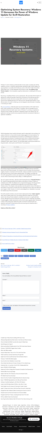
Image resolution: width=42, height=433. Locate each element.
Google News (36, 408)
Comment (4, 279)
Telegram (38, 250)
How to (9, 410)
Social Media (17, 413)
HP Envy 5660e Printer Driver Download (9, 397)
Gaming (20, 408)
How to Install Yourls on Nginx (8, 243)
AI (12, 405)
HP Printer (21, 410)
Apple (19, 405)
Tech (16, 255)
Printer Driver (17, 411)
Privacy (15, 426)
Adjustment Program (7, 405)
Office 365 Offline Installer (6, 350)
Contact (38, 426)
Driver (14, 406)
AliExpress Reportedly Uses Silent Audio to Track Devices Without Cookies (16, 340)
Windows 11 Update (34, 414)
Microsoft (11, 255)
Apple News (23, 405)
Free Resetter (37, 406)
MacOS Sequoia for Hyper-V (7, 344)
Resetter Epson (28, 411)
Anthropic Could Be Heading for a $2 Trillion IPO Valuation (13, 382)
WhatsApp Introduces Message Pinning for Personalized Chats (15, 232)
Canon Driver (5, 406)
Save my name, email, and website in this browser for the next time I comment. (19, 305)
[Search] (37, 2)
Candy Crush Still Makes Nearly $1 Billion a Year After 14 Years (14, 384)
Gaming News (26, 408)
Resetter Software (35, 411)
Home (3, 426)
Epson (18, 406)
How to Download (22, 426)
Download (10, 406)
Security (12, 413)
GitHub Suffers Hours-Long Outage (8, 371)
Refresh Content (31, 426)
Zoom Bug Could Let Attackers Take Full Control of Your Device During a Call (16, 399)
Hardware (6, 410)
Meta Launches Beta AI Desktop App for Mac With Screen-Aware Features (16, 346)
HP (12, 410)
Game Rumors (11, 408)
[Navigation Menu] (40, 2)
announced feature (6, 106)
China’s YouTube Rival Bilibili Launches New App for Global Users (14, 342)
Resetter (22, 411)
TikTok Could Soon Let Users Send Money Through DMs (12, 354)
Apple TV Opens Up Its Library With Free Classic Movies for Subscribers (16, 388)
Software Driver (28, 413)
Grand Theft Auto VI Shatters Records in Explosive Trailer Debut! (15, 240)
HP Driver (16, 410)
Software (23, 413)
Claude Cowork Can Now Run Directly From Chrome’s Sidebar (13, 392)
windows (27, 255)
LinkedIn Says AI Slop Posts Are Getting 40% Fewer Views (13, 337)
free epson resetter (30, 406)
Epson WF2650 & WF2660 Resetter (8, 367)
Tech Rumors (6, 414)
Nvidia (33, 410)
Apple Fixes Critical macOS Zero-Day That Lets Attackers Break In (14, 356)
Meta (25, 410)
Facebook (11, 250)
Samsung (8, 413)
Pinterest (17, 250)
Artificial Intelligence (35, 405)
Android (15, 405)
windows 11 (32, 255)
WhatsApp (31, 250)
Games (16, 408)
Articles (5, 255)
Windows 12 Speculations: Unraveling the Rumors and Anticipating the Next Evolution (19, 236)
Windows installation (10, 205)
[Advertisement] (21, 27)
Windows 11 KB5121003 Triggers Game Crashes (11, 348)
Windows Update (4, 258)
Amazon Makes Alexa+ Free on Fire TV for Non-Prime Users (13, 352)
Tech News (21, 255)
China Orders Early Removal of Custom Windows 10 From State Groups (15, 363)
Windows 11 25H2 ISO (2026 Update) (9, 359)
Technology (16, 17)
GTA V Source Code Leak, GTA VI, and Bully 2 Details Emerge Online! (16, 228)
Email (24, 250)
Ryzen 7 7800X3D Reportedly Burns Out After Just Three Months (14, 380)
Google (31, 408)
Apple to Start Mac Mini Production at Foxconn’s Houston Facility (14, 373)
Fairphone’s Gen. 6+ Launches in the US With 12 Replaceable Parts (14, 365)
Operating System (6, 411)
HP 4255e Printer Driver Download (8, 375)
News (20, 17)
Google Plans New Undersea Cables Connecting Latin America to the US (16, 390)
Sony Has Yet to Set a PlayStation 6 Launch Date (10, 361)
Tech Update (12, 414)
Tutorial (17, 414)
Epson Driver (22, 406)
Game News (5, 408)
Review (3, 413)
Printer (12, 411)
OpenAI (36, 410)
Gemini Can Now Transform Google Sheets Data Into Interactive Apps (15, 378)
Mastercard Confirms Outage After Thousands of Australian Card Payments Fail (17, 369)
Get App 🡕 (21, 429)
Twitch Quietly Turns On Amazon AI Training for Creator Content (14, 386)
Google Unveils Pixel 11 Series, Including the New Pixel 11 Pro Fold (14, 394)
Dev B (3, 17)
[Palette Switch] (1, 2)
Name (4, 295)
